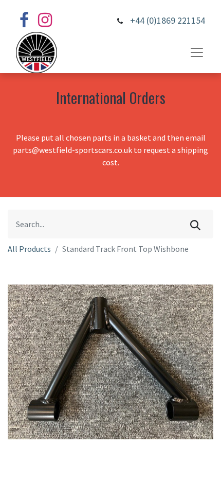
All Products (29, 249)
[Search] (195, 224)
